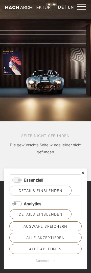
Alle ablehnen (45, 249)
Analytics (32, 203)
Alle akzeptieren (45, 237)
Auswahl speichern (45, 226)
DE (61, 7)
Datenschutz (45, 261)
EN (71, 7)
